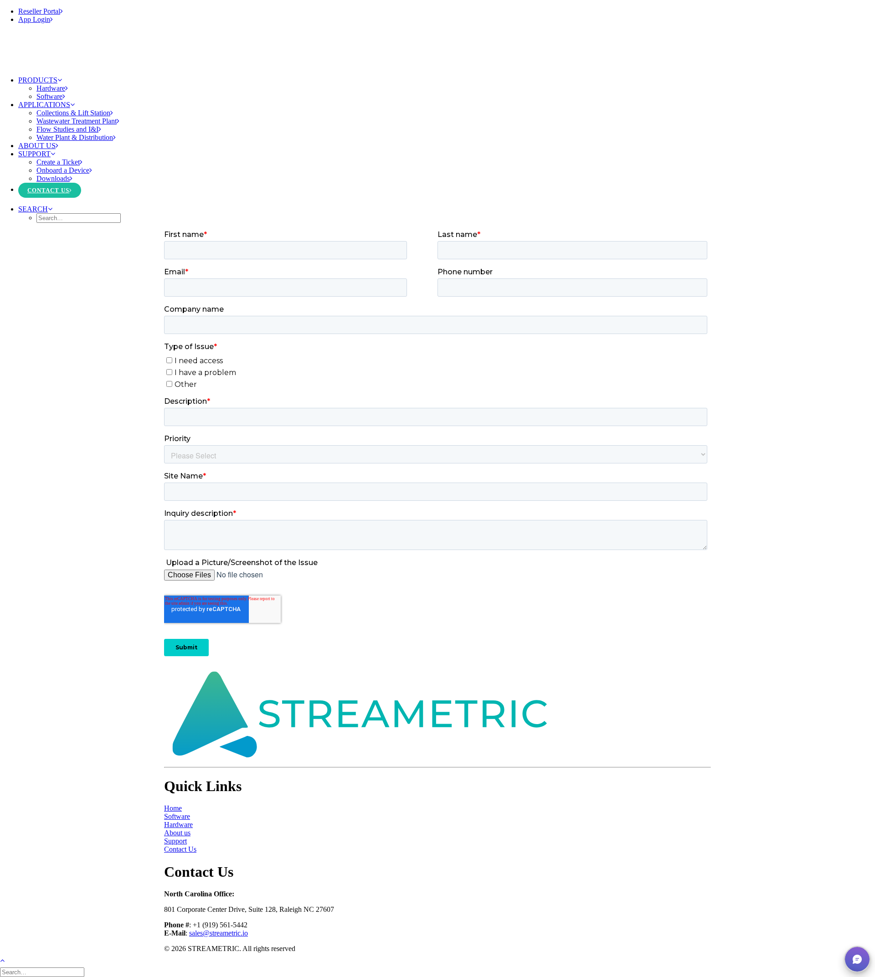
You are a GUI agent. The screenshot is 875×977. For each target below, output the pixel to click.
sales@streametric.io (218, 933)
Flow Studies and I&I (67, 129)
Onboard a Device (62, 170)
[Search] (43, 972)
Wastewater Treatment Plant (76, 121)
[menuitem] (446, 11)
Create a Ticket (58, 162)
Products (37, 80)
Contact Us (48, 190)
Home (173, 808)
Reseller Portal (39, 11)
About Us (37, 145)
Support (34, 154)
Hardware (50, 88)
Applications (44, 104)
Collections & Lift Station (73, 113)
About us (177, 833)
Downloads (53, 178)
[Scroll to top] (7, 959)
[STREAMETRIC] (437, 50)
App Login (34, 19)
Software (49, 96)
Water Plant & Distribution (74, 137)
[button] (35, 209)
